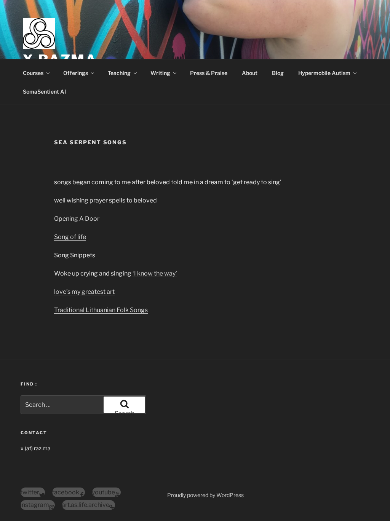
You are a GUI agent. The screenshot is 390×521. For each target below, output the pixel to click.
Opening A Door (76, 218)
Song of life (70, 237)
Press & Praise (208, 73)
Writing (160, 73)
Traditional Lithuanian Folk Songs (101, 310)
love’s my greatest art (84, 291)
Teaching (119, 73)
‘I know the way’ (155, 273)
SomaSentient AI (44, 91)
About (249, 73)
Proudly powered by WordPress (205, 495)
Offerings (75, 73)
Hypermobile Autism (324, 73)
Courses (33, 73)
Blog (278, 73)
